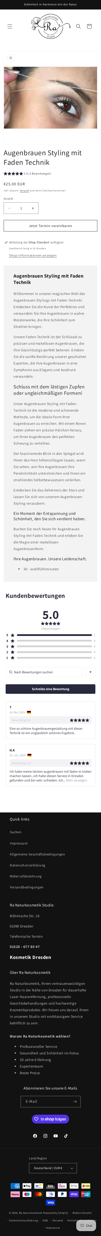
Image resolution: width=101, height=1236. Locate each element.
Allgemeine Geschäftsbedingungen (37, 854)
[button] (9, 26)
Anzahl (8, 199)
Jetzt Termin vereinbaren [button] (50, 225)
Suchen (16, 832)
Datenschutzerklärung (27, 865)
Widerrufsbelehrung (26, 876)
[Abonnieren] (75, 1101)
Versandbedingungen (27, 887)
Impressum (19, 843)
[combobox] (90, 672)
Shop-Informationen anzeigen (33, 255)
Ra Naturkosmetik (30, 1213)
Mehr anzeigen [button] (76, 780)
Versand (24, 190)
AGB (45, 1220)
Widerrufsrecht (82, 1213)
